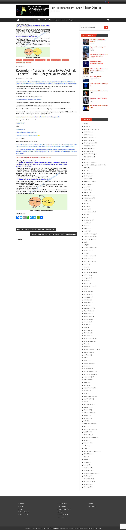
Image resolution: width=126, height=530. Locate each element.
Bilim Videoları (87, 176)
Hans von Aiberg (56, 60)
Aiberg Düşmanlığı (88, 137)
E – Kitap (61, 517)
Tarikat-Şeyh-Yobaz (89, 423)
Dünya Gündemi (88, 220)
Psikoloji (86, 390)
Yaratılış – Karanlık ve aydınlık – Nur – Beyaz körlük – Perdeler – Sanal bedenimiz (53, 234)
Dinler (85, 214)
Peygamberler (87, 377)
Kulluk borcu (87, 322)
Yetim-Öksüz (87, 467)
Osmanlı (86, 366)
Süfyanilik (86, 418)
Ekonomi (86, 228)
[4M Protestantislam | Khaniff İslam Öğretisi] (18, 20)
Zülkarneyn (87, 487)
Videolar (86, 459)
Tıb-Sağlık (86, 440)
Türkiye (85, 445)
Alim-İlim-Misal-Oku (89, 154)
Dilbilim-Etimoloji (88, 211)
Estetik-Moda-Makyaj (89, 234)
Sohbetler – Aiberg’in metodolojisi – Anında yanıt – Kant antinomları (36, 229)
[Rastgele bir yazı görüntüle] (108, 20)
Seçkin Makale (87, 399)
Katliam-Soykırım (88, 308)
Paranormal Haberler (89, 371)
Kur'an (85, 324)
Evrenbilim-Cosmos (28, 60)
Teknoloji (86, 426)
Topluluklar (87, 443)
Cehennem (86, 192)
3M (84, 123)
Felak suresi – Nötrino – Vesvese (99, 91)
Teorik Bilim (87, 432)
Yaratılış (29, 62)
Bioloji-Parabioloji (88, 181)
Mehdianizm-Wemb (89, 338)
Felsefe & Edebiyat (40, 60)
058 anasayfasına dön (33, 157)
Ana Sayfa (24, 20)
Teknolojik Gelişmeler (89, 429)
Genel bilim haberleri (89, 256)
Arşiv (56, 20)
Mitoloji (86, 344)
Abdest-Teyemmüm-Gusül (91, 129)
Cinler (85, 203)
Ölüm (85, 357)
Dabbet (85, 209)
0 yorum (30, 78)
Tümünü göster (63, 503)
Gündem (86, 264)
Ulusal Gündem (88, 454)
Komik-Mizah (87, 319)
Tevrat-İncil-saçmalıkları (90, 437)
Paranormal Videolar (89, 374)
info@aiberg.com (67, 151)
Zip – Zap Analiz (88, 478)
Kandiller (86, 305)
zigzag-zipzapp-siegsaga (90, 473)
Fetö (85, 242)
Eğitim (85, 225)
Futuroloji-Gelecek (88, 247)
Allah (85, 159)
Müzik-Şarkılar (87, 352)
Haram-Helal (87, 275)
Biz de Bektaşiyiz (88, 184)
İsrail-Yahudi (87, 294)
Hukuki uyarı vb (92, 506)
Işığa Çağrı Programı (89, 286)
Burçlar (86, 187)
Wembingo (86, 462)
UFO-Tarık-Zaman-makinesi (91, 451)
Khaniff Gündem (88, 311)
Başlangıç (90, 503)
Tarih (85, 421)
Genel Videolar (87, 258)
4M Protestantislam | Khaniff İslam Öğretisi (76, 7)
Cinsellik (86, 206)
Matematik (86, 333)
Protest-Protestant (89, 388)
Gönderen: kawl (20, 78)
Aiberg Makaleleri (88, 145)
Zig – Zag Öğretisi (63, 514)
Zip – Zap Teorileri (88, 481)
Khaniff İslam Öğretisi (36, 20)
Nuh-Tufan (86, 355)
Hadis (85, 267)
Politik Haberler (88, 379)
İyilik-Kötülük (87, 297)
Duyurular (48, 20)
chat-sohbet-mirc (88, 198)
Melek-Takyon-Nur (88, 341)
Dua (85, 217)
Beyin (85, 170)
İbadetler (86, 283)
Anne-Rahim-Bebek (89, 162)
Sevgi (85, 401)
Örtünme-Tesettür (88, 363)
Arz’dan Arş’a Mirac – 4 (65, 509)
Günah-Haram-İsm (89, 261)
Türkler (85, 448)
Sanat (85, 393)
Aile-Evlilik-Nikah (88, 151)
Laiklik (85, 327)
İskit (85, 289)
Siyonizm (86, 410)
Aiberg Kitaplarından (89, 143)
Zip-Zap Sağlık (87, 484)
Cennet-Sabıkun (88, 195)
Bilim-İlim (19, 60)
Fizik (48, 60)
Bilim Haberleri (87, 173)
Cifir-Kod (86, 200)
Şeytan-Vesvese (88, 404)
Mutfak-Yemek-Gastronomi (91, 349)
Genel (85, 253)
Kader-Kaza (87, 300)
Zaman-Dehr (87, 470)
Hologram (86, 278)
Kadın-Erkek (87, 302)
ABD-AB (86, 126)
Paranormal (65, 60)
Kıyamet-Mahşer (88, 316)
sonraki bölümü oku (45, 157)
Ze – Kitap (61, 512)
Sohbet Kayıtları (21, 62)
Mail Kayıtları (87, 330)
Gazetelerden (87, 250)
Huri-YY (86, 280)
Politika (86, 382)
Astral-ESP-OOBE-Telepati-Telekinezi (93, 165)
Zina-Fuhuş (87, 476)
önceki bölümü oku (21, 157)
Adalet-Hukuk (87, 132)
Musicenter (87, 346)
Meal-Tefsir (87, 335)
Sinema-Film (87, 407)
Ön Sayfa (86, 360)
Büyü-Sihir (86, 189)
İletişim (71, 20)
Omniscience (62, 506)
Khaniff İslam (87, 313)
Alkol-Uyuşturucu (88, 156)
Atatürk (85, 167)
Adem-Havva (87, 134)
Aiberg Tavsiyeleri (88, 148)
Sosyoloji (86, 415)
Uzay (85, 456)
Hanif (85, 269)
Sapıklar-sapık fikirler (89, 396)
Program (86, 385)
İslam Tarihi (87, 291)
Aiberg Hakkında (88, 140)
